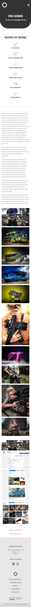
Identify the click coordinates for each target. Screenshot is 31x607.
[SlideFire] (15, 294)
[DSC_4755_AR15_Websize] (15, 374)
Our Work (15, 589)
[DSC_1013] (15, 427)
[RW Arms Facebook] (15, 454)
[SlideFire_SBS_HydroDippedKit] (15, 236)
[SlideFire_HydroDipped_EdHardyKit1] (15, 275)
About (15, 586)
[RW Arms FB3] (15, 513)
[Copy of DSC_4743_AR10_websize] (15, 217)
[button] (13, 564)
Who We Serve (15, 579)
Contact (15, 592)
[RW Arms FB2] (15, 485)
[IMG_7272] (15, 324)
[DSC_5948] (15, 355)
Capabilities (15, 583)
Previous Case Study (16, 530)
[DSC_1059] (15, 401)
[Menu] (28, 5)
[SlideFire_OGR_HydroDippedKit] (15, 256)
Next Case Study (15, 534)
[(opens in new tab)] (15, 598)
